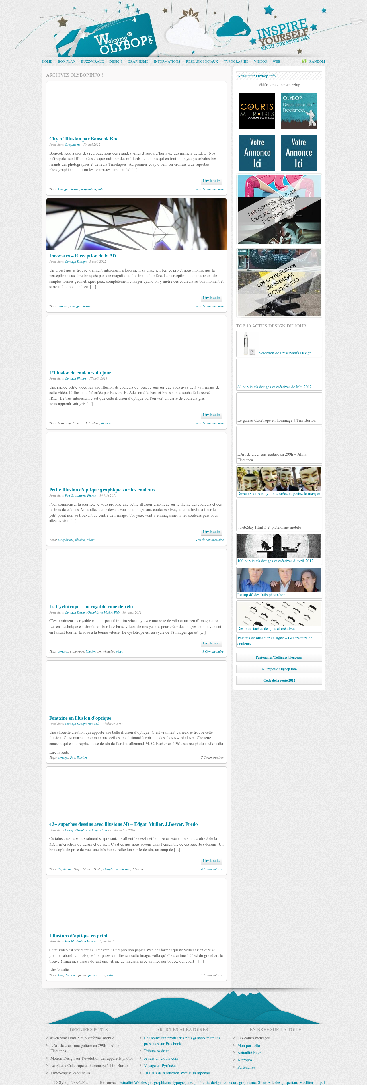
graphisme (162, 1082)
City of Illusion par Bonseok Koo (84, 138)
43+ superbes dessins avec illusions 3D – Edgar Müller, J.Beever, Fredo (123, 824)
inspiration (88, 189)
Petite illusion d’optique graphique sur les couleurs (102, 489)
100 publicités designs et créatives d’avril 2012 (275, 560)
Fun (67, 495)
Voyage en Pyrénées (160, 1065)
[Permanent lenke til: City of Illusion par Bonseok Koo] (136, 130)
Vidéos (260, 61)
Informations (167, 61)
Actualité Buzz (249, 1052)
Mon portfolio (248, 1045)
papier (92, 975)
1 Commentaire (213, 651)
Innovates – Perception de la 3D (82, 255)
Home (47, 61)
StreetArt (265, 1082)
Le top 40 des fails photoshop (261, 594)
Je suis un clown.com (161, 1058)
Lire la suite (211, 180)
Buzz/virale (92, 61)
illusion (74, 189)
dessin (67, 869)
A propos (244, 1060)
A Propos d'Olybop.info (279, 668)
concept (63, 306)
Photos (81, 378)
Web (276, 61)
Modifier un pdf (312, 1082)
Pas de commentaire (210, 189)
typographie (182, 1082)
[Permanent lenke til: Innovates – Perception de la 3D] (136, 247)
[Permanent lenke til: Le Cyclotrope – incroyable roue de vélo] (133, 598)
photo (91, 539)
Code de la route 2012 (279, 680)
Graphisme (138, 61)
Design (115, 61)
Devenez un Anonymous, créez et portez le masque (278, 493)
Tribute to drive (156, 1050)
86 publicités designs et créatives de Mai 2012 (274, 386)
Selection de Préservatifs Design (285, 353)
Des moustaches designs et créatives (266, 628)
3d (59, 869)
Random (317, 61)
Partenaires (246, 1067)
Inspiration (99, 830)
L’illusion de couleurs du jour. (80, 372)
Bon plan (66, 61)
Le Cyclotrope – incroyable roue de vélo (91, 606)
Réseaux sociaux (202, 61)
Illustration (78, 941)
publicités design (207, 1082)
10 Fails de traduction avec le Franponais (177, 1073)
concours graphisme (240, 1082)
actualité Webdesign (136, 1082)
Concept (70, 261)
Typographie (236, 61)
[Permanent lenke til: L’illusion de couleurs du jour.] (136, 364)
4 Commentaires (212, 869)
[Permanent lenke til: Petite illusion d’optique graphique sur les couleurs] (136, 481)
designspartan (286, 1082)
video (119, 651)
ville (100, 189)
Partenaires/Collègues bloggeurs (279, 657)
